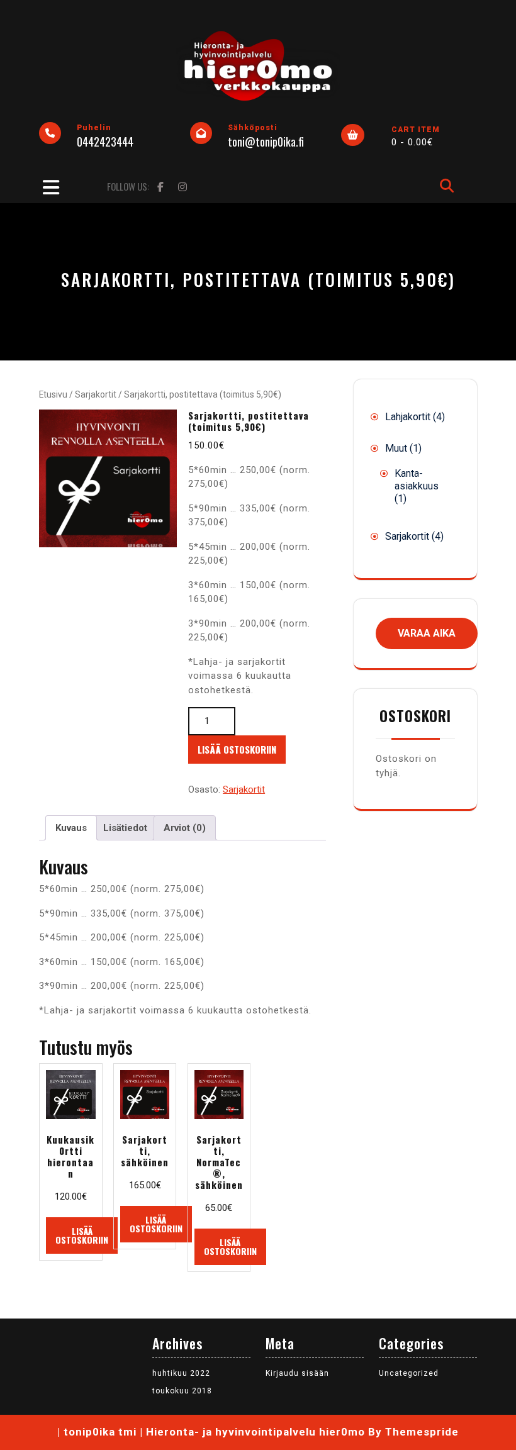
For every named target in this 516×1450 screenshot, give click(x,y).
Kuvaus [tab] (71, 828)
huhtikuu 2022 (181, 1373)
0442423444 (105, 141)
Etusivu (53, 394)
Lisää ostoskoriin (237, 749)
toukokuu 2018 (182, 1390)
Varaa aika (427, 633)
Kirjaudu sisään (297, 1373)
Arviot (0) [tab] (185, 828)
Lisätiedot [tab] (125, 828)
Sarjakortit (95, 394)
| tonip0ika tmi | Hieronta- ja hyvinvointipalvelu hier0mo (211, 1431)
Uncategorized (409, 1373)
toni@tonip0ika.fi (266, 141)
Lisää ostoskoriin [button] (81, 1235)
